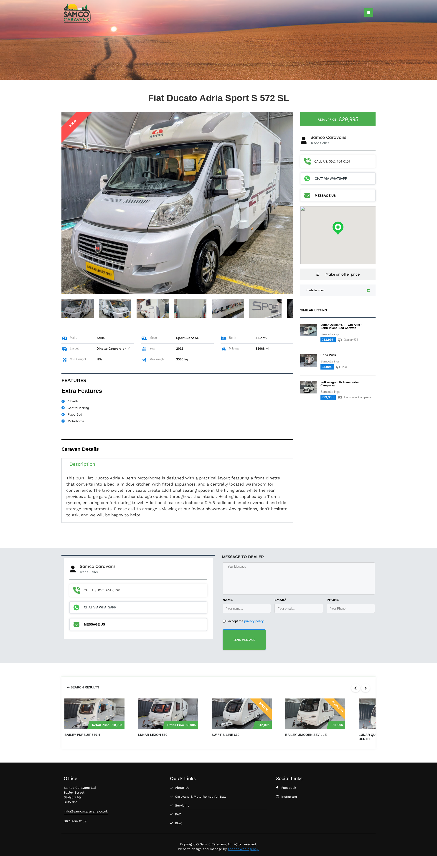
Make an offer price (342, 274)
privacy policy (254, 621)
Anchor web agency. (243, 849)
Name (228, 600)
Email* (280, 600)
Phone (333, 600)
